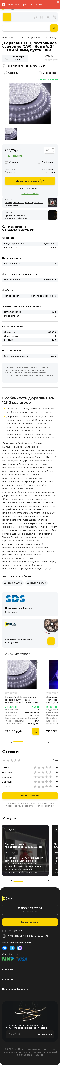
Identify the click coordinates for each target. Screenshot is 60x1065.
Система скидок (30, 193)
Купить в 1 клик (28, 188)
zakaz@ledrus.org (17, 930)
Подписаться (44, 1034)
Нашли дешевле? (14, 156)
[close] (58, 2)
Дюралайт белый (36, 583)
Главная (6, 37)
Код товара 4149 (17, 58)
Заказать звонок (30, 922)
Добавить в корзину (27, 181)
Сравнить (13, 72)
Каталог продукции (27, 37)
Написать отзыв (30, 795)
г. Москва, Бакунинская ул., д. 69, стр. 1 (29, 935)
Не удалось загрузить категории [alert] (25, 4)
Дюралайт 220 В (13, 583)
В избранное (49, 72)
